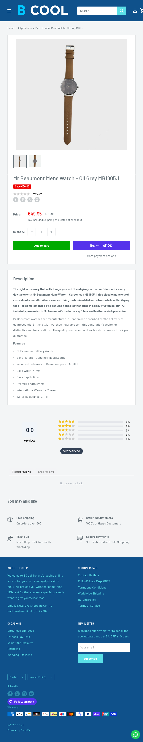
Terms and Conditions (92, 587)
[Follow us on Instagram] (24, 693)
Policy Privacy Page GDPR (94, 581)
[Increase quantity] (51, 232)
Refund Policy (87, 599)
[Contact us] (135, 734)
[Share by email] (37, 199)
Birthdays (13, 648)
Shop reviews (46, 471)
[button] (71, 194)
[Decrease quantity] (32, 232)
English (13, 677)
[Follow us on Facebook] (10, 693)
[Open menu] (9, 10)
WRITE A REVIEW (71, 451)
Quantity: (19, 231)
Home (10, 28)
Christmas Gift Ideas (20, 630)
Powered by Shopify (18, 730)
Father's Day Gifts (18, 636)
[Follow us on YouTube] (31, 693)
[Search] (121, 11)
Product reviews (21, 471)
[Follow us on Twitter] (17, 693)
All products (25, 28)
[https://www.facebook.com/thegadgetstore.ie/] (15, 199)
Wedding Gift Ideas (19, 654)
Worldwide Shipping (91, 593)
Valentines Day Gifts (20, 642)
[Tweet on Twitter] (30, 199)
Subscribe (90, 658)
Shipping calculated (55, 219)
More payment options (101, 255)
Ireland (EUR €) (38, 677)
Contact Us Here (88, 575)
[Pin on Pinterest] (23, 199)
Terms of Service (89, 605)
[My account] (135, 11)
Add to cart (41, 245)
